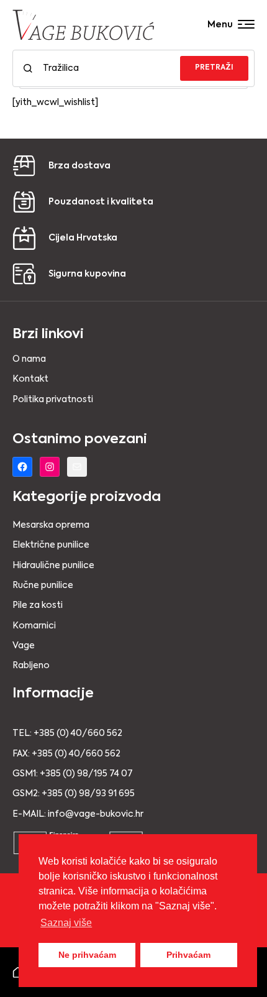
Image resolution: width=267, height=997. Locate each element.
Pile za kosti (37, 605)
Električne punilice (50, 545)
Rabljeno (31, 665)
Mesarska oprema (50, 525)
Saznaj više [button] (66, 922)
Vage (23, 645)
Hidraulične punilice (53, 565)
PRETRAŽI (214, 67)
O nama (29, 359)
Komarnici (34, 626)
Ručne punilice (42, 585)
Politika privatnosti (52, 399)
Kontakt (30, 379)
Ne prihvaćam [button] (87, 955)
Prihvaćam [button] (188, 955)
